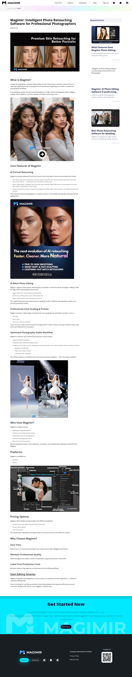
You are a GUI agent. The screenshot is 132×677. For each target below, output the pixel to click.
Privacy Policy (74, 656)
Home (9, 8)
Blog (14, 8)
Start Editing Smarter (23, 574)
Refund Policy (74, 659)
